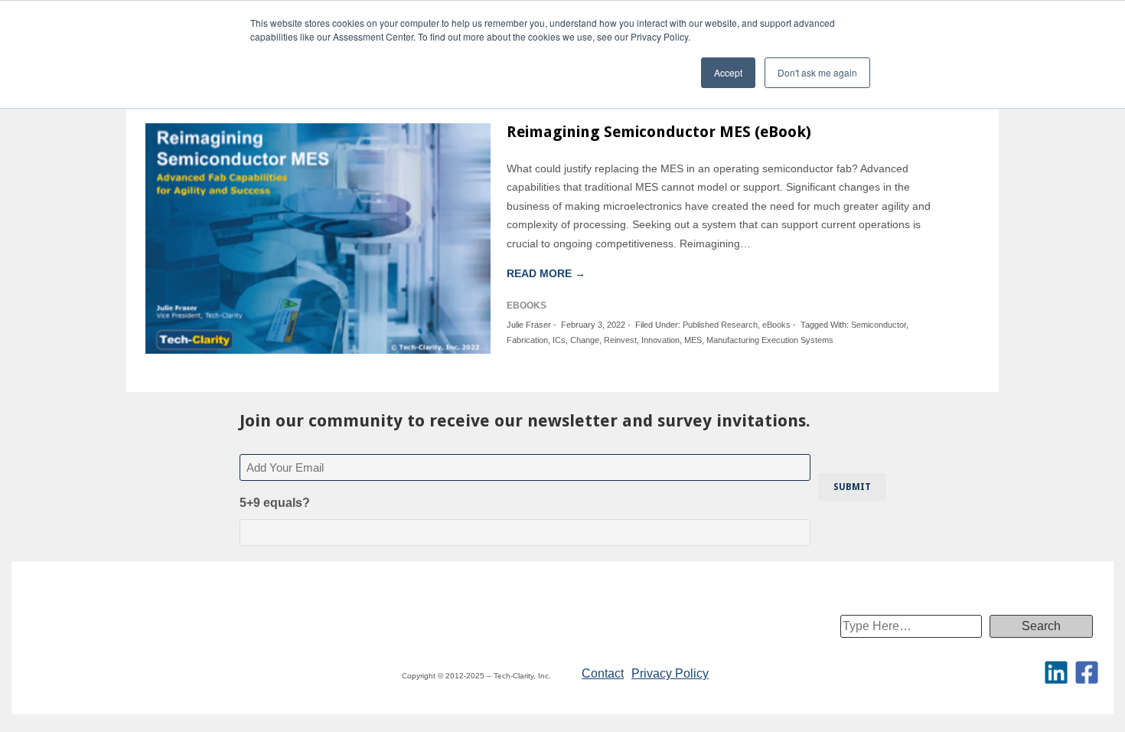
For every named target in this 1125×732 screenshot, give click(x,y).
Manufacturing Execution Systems (769, 340)
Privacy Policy (670, 673)
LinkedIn (1056, 672)
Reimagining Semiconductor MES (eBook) (659, 132)
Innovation (660, 340)
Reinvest (620, 340)
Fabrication (527, 340)
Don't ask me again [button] (817, 72)
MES (693, 340)
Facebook (1086, 672)
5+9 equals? (275, 502)
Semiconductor (878, 324)
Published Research (720, 324)
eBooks (776, 324)
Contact (603, 673)
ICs (559, 340)
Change (584, 340)
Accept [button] (728, 72)
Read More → (546, 273)
